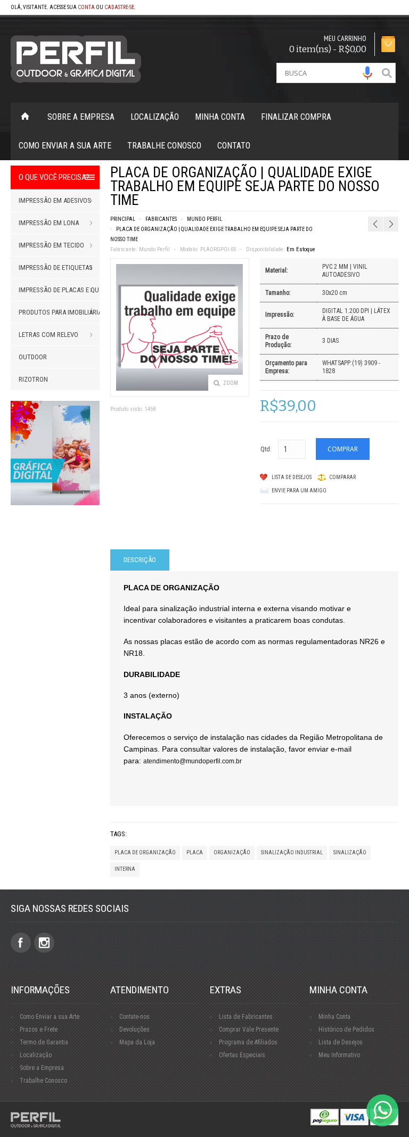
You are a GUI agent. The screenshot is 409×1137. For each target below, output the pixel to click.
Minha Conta (220, 117)
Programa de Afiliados (248, 1042)
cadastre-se (119, 7)
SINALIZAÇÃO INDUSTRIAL (292, 852)
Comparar (342, 477)
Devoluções (134, 1029)
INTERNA (124, 869)
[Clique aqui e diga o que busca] (367, 73)
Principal (122, 219)
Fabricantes (161, 219)
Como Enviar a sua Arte (49, 1016)
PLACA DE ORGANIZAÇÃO (145, 852)
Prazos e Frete (39, 1029)
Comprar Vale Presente (249, 1029)
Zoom (230, 383)
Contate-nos (134, 1016)
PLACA (194, 852)
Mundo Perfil (204, 219)
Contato (233, 146)
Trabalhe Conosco (164, 146)
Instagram (44, 943)
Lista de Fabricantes (246, 1016)
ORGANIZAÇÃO (232, 852)
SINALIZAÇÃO (349, 852)
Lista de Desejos (292, 477)
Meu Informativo (339, 1055)
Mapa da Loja (137, 1042)
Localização (154, 117)
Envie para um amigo (299, 490)
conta (86, 7)
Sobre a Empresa (80, 117)
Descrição (140, 560)
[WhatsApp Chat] (382, 1110)
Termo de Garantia (44, 1042)
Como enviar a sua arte (65, 146)
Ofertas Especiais (242, 1055)
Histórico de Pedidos (346, 1029)
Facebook (21, 943)
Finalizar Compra (296, 117)
